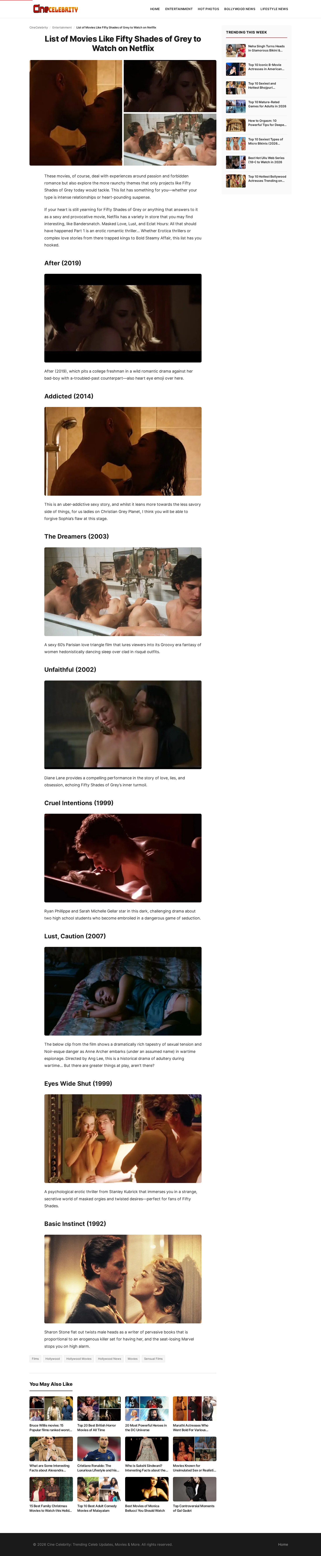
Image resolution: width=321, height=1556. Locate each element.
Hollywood (52, 1358)
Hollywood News (109, 1358)
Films (35, 1358)
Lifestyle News (274, 9)
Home (155, 9)
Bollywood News (239, 9)
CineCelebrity (38, 27)
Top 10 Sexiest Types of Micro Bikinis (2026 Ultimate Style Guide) (265, 141)
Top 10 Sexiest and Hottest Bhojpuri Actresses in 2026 (262, 85)
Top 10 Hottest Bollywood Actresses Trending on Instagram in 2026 (267, 179)
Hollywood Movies (78, 1358)
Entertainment (179, 9)
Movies (133, 1358)
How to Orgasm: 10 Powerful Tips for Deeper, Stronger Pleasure (267, 123)
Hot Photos (208, 9)
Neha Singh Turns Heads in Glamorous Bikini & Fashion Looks (266, 48)
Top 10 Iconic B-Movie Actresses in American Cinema (265, 67)
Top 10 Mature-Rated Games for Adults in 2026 (267, 104)
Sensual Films (153, 1358)
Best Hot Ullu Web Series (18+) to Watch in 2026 (266, 160)
